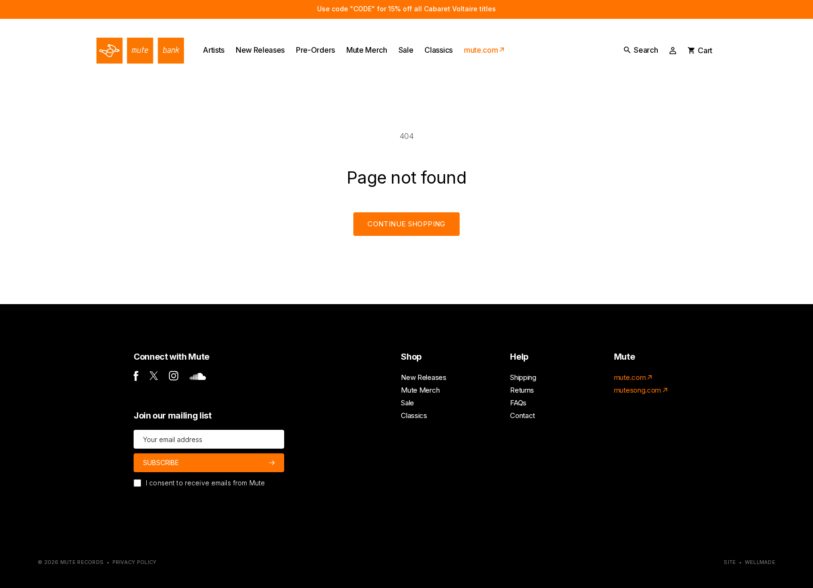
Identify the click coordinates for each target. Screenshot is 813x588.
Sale (407, 402)
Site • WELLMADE (749, 562)
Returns (522, 390)
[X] (154, 377)
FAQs (518, 402)
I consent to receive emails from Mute (205, 483)
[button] (641, 50)
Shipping (523, 377)
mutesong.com (637, 390)
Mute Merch (420, 390)
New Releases (423, 377)
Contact (522, 415)
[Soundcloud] (198, 377)
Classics (414, 415)
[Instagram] (173, 377)
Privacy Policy (134, 562)
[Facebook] (136, 378)
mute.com (630, 377)
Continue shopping (406, 223)
